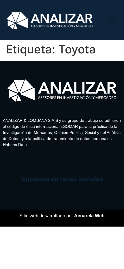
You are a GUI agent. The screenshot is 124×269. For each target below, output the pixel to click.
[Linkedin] (76, 195)
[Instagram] (62, 195)
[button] (112, 20)
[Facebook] (47, 195)
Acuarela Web (89, 215)
